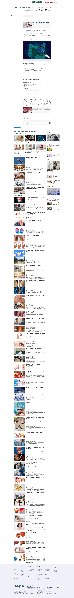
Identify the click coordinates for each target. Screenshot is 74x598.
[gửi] (49, 123)
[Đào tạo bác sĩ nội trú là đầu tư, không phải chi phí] (49, 208)
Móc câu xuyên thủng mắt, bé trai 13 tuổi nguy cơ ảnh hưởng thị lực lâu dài (35, 327)
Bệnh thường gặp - (28, 199)
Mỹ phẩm (38, 578)
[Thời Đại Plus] (55, 2)
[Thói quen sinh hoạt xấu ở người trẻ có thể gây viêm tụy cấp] (19, 450)
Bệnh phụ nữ (33, 7)
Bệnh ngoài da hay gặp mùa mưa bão (33, 311)
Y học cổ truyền (52, 159)
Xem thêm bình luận (25, 118)
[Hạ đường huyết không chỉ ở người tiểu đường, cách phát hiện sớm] (19, 253)
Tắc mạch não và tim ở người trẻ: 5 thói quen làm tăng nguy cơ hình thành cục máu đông (35, 500)
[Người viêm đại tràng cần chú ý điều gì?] (19, 442)
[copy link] (12, 11)
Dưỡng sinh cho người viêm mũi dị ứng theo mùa (56, 176)
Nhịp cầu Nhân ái (56, 571)
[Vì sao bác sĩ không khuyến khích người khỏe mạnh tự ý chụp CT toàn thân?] (19, 190)
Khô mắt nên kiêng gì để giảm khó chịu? (34, 409)
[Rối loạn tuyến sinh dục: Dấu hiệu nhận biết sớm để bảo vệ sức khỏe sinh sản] (19, 472)
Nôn (24, 70)
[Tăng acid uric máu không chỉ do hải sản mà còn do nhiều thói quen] (19, 557)
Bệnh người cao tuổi (22, 7)
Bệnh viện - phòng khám (31, 569)
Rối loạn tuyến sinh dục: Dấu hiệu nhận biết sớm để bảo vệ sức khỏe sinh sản (35, 470)
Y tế (49, 132)
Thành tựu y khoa (16, 574)
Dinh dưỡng (46, 566)
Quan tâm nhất (25, 116)
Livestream (22, 571)
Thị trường (55, 567)
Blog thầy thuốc (52, 186)
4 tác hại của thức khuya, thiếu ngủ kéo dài (34, 387)
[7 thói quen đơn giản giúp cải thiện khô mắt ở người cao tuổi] (19, 275)
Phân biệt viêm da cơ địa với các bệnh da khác (35, 295)
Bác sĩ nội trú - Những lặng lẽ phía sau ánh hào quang (56, 202)
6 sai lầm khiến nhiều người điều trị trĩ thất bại (35, 477)
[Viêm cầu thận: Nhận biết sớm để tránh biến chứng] (19, 230)
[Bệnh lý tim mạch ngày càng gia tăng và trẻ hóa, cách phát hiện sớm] (19, 397)
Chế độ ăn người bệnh (47, 570)
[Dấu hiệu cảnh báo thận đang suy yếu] (19, 405)
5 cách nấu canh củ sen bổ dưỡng (56, 181)
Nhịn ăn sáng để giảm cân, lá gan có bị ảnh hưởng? (34, 485)
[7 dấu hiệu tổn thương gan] (19, 511)
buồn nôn (26, 131)
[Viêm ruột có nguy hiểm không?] (19, 535)
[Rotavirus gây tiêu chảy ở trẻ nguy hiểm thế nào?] (30, 147)
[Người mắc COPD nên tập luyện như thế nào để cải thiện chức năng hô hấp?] (53, 165)
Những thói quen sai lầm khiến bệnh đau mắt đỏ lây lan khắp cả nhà (35, 463)
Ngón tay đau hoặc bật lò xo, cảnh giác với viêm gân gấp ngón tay (35, 548)
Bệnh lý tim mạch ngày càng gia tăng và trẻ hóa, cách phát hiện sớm (35, 395)
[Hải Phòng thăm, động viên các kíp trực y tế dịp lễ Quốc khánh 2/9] (49, 155)
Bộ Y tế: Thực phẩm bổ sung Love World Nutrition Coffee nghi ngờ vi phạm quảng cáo (56, 149)
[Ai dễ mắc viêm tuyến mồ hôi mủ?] (19, 238)
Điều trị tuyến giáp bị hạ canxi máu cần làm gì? (35, 220)
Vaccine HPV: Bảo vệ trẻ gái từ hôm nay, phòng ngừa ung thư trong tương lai (35, 319)
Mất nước (30, 131)
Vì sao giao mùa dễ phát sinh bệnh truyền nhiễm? (35, 492)
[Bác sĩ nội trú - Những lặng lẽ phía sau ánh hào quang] (49, 203)
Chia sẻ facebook (17, 127)
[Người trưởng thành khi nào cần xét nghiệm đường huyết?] (19, 305)
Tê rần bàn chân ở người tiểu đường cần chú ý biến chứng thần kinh (35, 365)
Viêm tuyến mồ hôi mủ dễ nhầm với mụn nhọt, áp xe (35, 281)
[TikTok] (56, 585)
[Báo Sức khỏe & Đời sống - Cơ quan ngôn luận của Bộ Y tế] (37, 2)
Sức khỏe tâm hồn (47, 7)
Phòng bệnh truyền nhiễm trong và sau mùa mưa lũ (35, 198)
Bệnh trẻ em (42, 7)
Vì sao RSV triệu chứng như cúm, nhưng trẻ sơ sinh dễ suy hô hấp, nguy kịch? (53, 142)
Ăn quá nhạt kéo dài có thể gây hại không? (34, 204)
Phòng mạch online (56, 566)
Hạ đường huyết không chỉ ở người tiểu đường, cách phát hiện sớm (35, 251)
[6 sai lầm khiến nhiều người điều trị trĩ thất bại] (19, 480)
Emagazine (29, 575)
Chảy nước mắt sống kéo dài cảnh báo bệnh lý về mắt (35, 342)
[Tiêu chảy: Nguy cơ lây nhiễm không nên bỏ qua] (19, 138)
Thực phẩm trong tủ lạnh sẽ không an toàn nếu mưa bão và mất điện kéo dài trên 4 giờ (35, 372)
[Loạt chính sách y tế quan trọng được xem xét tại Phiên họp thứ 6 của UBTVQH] (19, 167)
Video (29, 576)
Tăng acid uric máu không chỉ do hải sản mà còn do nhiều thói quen (35, 555)
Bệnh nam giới (38, 7)
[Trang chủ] (14, 5)
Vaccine (22, 578)
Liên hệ (58, 587)
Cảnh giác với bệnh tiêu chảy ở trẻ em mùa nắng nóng (40, 22)
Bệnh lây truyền (47, 578)
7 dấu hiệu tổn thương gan (31, 508)
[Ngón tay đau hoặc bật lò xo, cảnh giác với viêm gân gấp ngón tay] (19, 550)
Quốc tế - (27, 158)
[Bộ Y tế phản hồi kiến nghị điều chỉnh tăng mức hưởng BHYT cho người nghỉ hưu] (19, 182)
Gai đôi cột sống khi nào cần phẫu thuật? (34, 265)
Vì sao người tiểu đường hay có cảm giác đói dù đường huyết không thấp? (35, 213)
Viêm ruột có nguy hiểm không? (32, 532)
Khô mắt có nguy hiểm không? (32, 424)
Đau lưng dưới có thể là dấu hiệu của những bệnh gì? (35, 288)
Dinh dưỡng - (28, 173)
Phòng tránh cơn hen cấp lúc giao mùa (33, 242)
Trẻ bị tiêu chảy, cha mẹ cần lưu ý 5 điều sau (39, 107)
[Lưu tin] (12, 13)
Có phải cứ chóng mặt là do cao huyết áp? (34, 432)
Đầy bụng (25, 67)
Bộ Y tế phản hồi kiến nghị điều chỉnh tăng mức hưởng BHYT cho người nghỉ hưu (35, 180)
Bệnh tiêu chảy (25, 30)
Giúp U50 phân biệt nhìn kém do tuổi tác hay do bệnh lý (35, 524)
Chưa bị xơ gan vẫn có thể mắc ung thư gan (34, 539)
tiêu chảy (19, 131)
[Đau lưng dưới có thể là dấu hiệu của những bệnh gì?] (19, 290)
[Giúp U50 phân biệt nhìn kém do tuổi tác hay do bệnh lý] (19, 526)
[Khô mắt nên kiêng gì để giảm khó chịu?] (19, 412)
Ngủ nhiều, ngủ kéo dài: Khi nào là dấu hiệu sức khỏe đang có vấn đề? (35, 349)
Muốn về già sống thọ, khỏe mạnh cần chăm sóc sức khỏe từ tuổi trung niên (35, 357)
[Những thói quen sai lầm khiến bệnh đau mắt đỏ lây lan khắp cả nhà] (19, 465)
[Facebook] (57, 585)
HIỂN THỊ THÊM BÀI (30, 562)
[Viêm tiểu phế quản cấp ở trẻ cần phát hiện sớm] (19, 336)
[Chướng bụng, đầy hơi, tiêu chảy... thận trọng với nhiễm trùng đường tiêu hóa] (19, 147)
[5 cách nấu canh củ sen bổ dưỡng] (49, 181)
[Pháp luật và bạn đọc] (51, 2)
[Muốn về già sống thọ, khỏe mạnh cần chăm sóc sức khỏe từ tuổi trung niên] (19, 359)
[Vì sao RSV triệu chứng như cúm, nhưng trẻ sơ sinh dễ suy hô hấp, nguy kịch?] (53, 137)
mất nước (39, 71)
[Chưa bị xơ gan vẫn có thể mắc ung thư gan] (19, 542)
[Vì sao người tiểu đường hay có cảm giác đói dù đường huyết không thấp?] (19, 215)
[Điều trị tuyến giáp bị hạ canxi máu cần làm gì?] (19, 223)
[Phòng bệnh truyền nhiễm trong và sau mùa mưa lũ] (19, 200)
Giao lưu (22, 570)
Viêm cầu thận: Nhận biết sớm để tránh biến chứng (34, 228)
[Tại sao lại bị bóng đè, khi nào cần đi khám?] (19, 518)
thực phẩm (27, 85)
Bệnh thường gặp (28, 7)
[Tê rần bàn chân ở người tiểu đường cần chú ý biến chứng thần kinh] (19, 367)
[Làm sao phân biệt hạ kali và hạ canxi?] (19, 382)
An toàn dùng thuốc (23, 574)
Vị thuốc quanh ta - (55, 182)
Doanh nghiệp (55, 570)
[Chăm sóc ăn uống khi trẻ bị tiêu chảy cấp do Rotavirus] (30, 138)
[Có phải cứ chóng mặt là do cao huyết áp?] (19, 435)
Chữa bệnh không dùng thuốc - (51, 171)
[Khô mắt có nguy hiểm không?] (19, 427)
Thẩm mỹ (38, 579)
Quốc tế (15, 570)
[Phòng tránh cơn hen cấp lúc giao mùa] (19, 245)
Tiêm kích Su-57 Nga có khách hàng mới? (34, 157)
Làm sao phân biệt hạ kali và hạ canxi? (33, 379)
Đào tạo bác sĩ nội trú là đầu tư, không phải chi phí (56, 207)
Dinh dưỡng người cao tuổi (48, 569)
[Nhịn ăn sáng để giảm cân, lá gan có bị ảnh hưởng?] (19, 487)
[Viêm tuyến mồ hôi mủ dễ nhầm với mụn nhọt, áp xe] (19, 283)
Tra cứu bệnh (23, 566)
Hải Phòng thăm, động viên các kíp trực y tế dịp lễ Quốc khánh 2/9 (56, 155)
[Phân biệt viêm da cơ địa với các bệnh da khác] (19, 298)
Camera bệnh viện (16, 578)
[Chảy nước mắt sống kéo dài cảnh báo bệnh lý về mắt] (19, 344)
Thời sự (15, 566)
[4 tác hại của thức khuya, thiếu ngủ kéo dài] (19, 390)
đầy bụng (34, 131)
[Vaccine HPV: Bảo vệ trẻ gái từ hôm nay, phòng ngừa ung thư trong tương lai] (19, 321)
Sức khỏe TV (22, 567)
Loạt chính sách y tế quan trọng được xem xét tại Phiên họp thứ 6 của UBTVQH (35, 165)
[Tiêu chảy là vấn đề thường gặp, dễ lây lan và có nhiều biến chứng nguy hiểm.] (37, 50)
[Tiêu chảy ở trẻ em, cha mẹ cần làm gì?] (41, 147)
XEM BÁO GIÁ (44, 590)
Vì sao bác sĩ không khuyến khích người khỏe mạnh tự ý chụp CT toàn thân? (35, 188)
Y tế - (26, 167)
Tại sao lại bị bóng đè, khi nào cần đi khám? (34, 515)
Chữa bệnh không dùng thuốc (31, 572)
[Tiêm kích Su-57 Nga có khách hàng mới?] (19, 160)
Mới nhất (29, 116)
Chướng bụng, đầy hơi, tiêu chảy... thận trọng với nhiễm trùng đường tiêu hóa (18, 152)
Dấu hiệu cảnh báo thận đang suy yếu (33, 402)
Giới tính (46, 574)
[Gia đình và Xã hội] (47, 2)
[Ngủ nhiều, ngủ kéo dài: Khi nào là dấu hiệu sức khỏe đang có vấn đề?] (19, 351)
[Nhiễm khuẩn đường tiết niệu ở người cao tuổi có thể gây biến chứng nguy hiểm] (19, 457)
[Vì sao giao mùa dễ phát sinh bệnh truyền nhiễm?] (19, 495)
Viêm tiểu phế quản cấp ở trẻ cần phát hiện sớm (35, 333)
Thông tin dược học (23, 575)
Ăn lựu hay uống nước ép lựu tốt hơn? (33, 172)
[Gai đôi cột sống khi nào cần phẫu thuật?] (19, 268)
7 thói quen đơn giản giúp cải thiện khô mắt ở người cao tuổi (35, 273)
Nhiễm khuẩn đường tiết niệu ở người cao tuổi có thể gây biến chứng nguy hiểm (35, 455)
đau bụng (22, 131)
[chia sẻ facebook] (12, 7)
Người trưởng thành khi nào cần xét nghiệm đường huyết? (34, 303)
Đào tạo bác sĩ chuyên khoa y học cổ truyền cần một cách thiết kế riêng (53, 196)
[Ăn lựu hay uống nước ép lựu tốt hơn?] (19, 175)
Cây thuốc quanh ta (30, 570)
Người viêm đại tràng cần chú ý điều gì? (33, 439)
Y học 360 (16, 7)
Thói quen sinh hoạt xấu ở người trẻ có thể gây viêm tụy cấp (35, 448)
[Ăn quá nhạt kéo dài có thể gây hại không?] (19, 207)
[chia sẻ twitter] (12, 9)
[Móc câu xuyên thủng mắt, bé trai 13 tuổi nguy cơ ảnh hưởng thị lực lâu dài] (19, 329)
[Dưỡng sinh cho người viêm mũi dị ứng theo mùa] (49, 176)
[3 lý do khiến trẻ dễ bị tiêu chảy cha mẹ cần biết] (41, 138)
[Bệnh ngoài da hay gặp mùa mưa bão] (19, 314)
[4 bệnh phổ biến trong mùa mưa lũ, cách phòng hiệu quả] (19, 260)
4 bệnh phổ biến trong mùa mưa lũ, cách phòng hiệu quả (35, 258)
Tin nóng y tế (15, 573)
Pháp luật (15, 569)
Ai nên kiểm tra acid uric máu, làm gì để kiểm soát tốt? (35, 418)
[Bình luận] (12, 15)
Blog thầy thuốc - (49, 198)
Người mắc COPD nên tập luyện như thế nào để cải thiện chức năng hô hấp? (53, 170)
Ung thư (51, 7)
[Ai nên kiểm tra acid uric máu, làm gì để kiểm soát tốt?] (19, 420)
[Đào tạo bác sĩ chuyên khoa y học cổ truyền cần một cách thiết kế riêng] (53, 191)
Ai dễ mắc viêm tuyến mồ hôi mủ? (32, 235)
